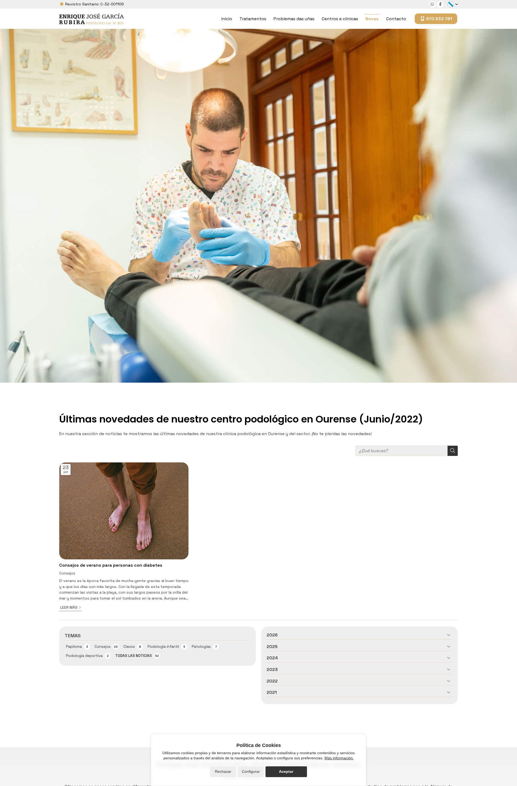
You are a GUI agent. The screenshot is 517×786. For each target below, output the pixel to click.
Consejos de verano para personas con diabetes (110, 565)
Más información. (339, 758)
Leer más (69, 607)
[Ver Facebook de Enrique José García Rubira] (440, 4)
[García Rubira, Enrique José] (91, 18)
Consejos (67, 573)
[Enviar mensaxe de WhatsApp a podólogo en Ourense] (432, 4)
